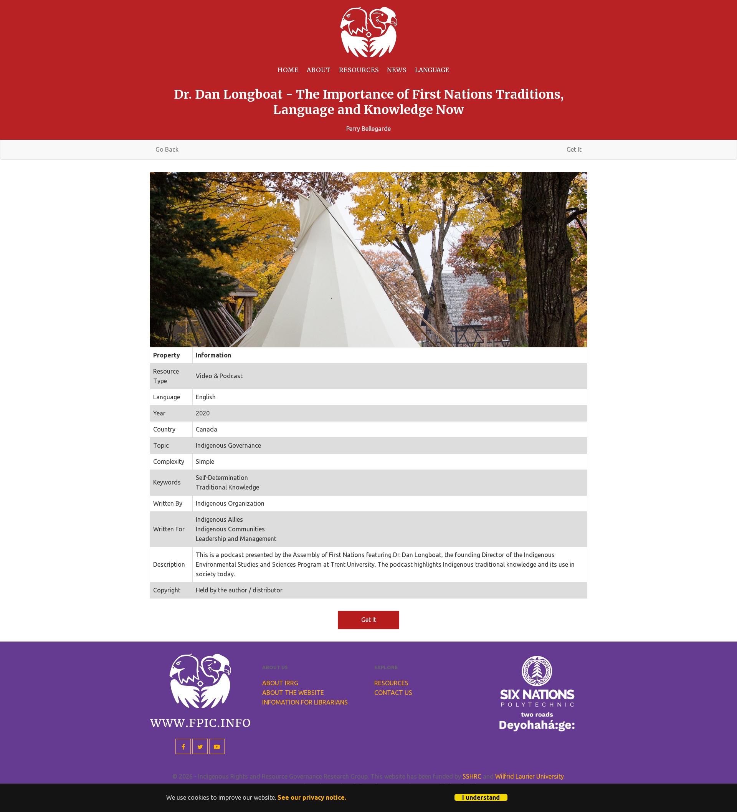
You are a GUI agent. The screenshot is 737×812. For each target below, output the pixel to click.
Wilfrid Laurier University (529, 776)
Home (288, 70)
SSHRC (472, 776)
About (319, 70)
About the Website (293, 692)
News (397, 70)
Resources (359, 70)
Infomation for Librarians (305, 702)
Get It (574, 149)
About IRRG (280, 683)
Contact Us (393, 692)
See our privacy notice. (312, 797)
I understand (481, 797)
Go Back (166, 149)
